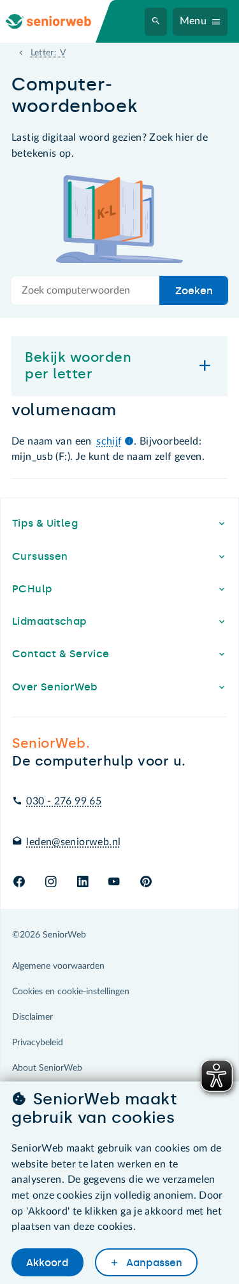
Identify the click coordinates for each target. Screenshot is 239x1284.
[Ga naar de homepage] (58, 21)
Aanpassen (153, 1263)
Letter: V (48, 52)
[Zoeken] (156, 22)
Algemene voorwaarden (58, 966)
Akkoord (47, 1263)
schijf (109, 441)
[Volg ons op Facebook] (19, 882)
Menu (193, 21)
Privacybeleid (37, 1042)
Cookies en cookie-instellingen (70, 991)
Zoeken (194, 291)
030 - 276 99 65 (63, 801)
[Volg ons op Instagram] (50, 882)
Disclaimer (32, 1017)
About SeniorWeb (47, 1068)
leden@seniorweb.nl (73, 842)
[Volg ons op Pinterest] (146, 882)
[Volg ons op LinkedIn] (82, 882)
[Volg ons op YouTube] (113, 882)
